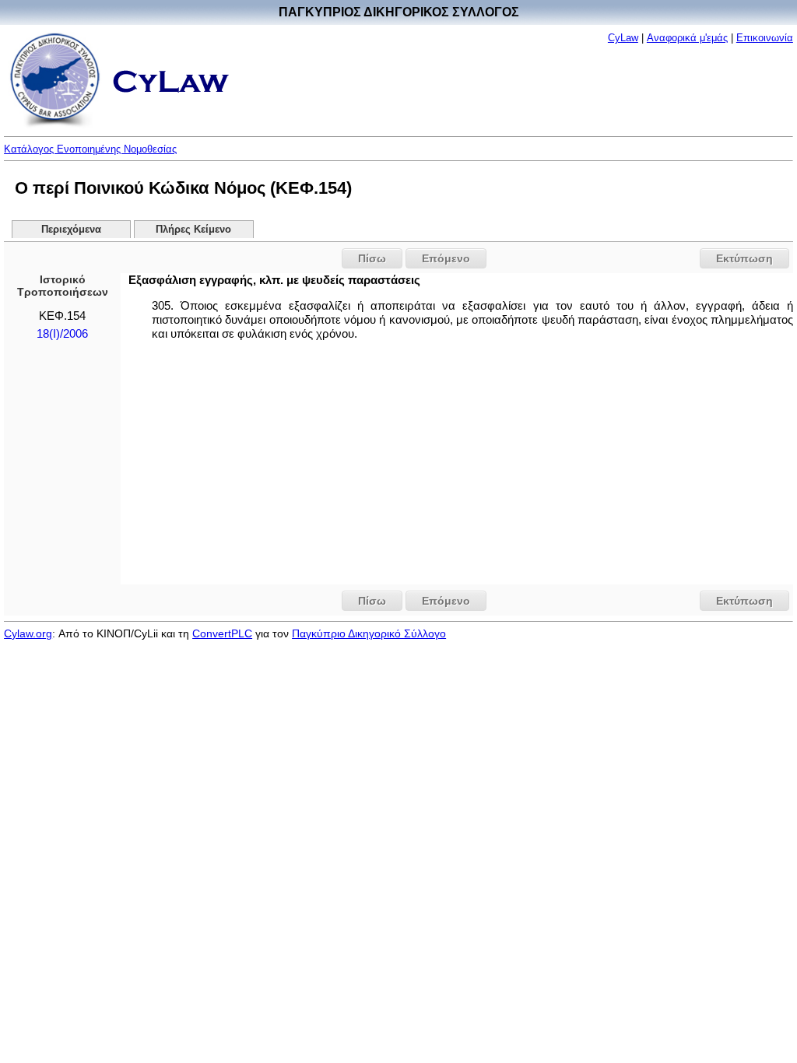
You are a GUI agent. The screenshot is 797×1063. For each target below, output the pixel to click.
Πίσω (372, 258)
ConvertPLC (222, 633)
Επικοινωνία (764, 38)
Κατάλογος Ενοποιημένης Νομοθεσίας (90, 149)
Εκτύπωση (744, 258)
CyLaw (623, 38)
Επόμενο (446, 258)
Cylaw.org (28, 633)
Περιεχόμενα (71, 229)
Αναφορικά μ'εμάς (687, 38)
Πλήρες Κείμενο (193, 229)
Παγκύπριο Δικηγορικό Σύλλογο (369, 633)
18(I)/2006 (62, 334)
